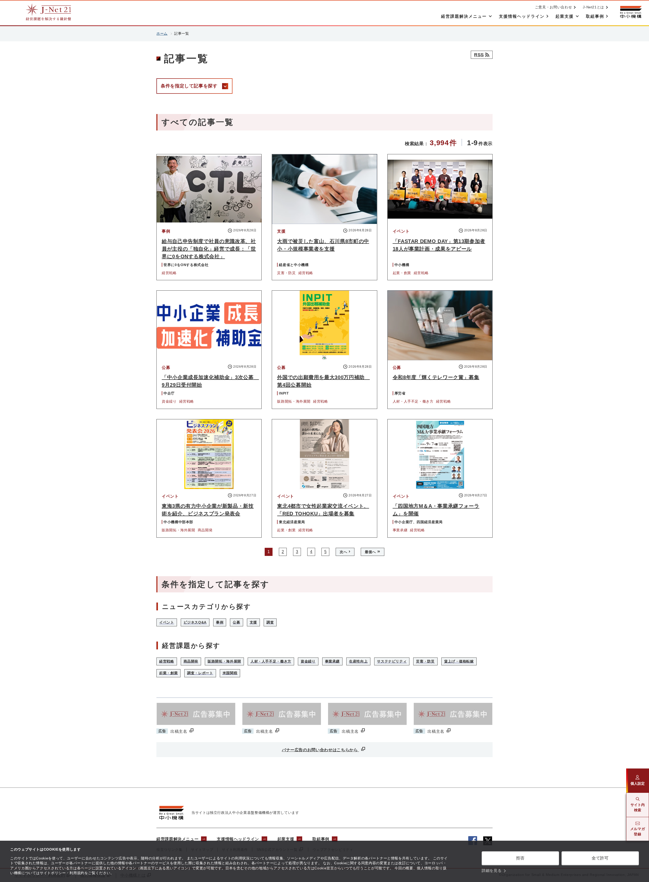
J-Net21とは (593, 7)
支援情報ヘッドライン (238, 839)
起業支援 (285, 839)
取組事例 (320, 839)
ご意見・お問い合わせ (553, 7)
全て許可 (600, 858)
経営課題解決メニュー (177, 839)
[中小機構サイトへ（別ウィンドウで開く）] (631, 12)
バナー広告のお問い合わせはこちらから (320, 750)
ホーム (162, 33)
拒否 (520, 858)
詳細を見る (491, 870)
